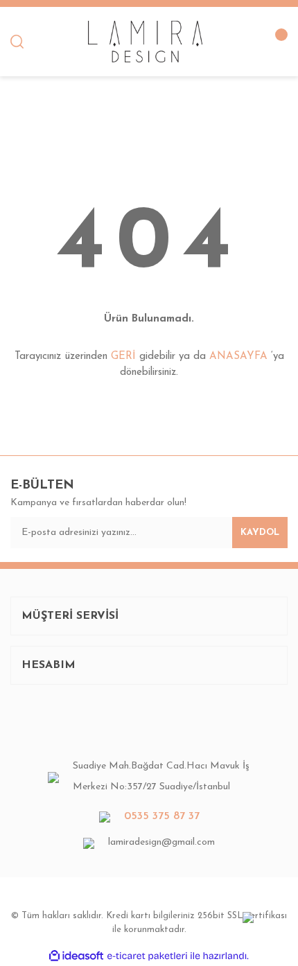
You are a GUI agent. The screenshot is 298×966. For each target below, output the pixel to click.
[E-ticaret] (147, 955)
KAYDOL (259, 532)
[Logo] (145, 41)
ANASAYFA (238, 356)
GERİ (123, 356)
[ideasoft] (76, 956)
